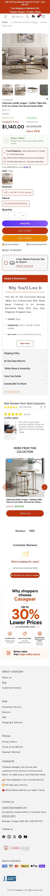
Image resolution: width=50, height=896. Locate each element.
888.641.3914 (8, 816)
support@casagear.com (14, 807)
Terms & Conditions (12, 747)
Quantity (7, 209)
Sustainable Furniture (15, 384)
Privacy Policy (9, 741)
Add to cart (25, 513)
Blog (4, 682)
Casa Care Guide (12, 376)
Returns (6, 712)
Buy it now (25, 238)
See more (25, 343)
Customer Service (11, 707)
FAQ (4, 717)
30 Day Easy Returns (14, 361)
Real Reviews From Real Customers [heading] (24, 403)
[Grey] (7, 178)
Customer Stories (11, 687)
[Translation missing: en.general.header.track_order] (33, 17)
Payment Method (11, 752)
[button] (5, 17)
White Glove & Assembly (17, 368)
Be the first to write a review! (25, 575)
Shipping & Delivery (12, 722)
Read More (24, 439)
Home (5, 22)
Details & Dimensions (15, 278)
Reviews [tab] (20, 531)
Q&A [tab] (32, 530)
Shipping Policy (12, 353)
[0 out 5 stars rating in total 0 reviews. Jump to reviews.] (8, 118)
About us (7, 677)
